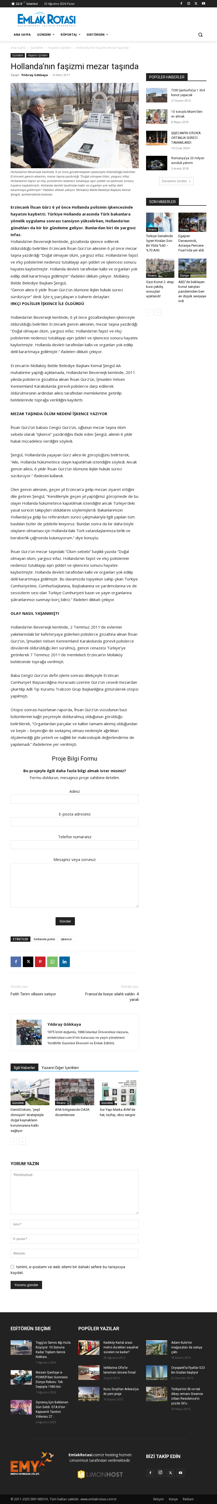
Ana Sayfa (18, 47)
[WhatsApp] (52, 962)
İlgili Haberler (24, 1068)
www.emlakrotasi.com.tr (98, 1499)
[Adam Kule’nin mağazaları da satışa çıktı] (156, 1347)
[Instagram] (189, 4)
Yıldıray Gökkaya (34, 75)
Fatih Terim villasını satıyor (33, 994)
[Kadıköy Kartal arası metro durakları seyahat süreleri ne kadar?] (89, 1347)
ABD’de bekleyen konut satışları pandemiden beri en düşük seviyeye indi (192, 291)
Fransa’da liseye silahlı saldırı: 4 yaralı (112, 997)
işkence (66, 939)
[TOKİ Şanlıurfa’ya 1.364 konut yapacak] (156, 95)
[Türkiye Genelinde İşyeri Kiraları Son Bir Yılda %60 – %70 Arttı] (160, 222)
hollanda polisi (44, 939)
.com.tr (86, 1454)
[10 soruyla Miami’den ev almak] (156, 116)
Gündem (36, 47)
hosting (111, 1454)
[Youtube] (203, 4)
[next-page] (22, 1141)
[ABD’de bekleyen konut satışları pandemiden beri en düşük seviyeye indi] (192, 268)
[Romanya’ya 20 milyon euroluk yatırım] (156, 163)
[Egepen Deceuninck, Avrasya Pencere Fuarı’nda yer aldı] (192, 222)
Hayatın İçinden (59, 47)
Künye (173, 1499)
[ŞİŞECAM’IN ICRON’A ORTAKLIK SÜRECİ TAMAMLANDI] (156, 138)
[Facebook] (181, 4)
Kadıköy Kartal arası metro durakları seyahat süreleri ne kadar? (120, 1347)
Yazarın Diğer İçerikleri (60, 1068)
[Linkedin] (64, 962)
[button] (200, 35)
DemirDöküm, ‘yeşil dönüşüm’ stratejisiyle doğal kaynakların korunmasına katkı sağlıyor (27, 1120)
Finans (61, 1103)
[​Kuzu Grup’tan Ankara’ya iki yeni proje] (89, 1394)
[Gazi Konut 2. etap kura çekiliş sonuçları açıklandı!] (160, 268)
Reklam (188, 1499)
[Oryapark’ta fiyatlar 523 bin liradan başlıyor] (156, 1372)
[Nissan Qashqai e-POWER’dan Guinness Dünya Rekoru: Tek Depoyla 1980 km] (21, 1377)
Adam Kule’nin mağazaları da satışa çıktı (186, 1347)
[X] (196, 4)
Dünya (184, 275)
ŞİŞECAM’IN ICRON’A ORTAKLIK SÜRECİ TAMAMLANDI (186, 137)
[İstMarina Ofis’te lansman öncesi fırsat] (89, 1372)
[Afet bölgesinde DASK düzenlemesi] (74, 1092)
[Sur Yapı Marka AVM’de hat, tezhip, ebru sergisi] (119, 1092)
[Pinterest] (40, 962)
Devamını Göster (174, 181)
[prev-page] (14, 1141)
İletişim (158, 1499)
